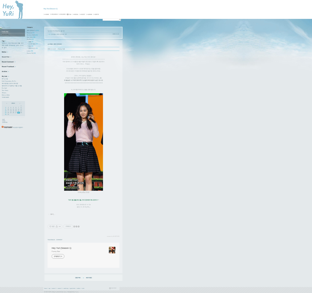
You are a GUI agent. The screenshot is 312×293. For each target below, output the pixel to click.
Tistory (77, 292)
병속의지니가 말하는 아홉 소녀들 (12, 85)
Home (47, 14)
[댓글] (59, 239)
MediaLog (75, 14)
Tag (69, 14)
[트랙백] (52, 239)
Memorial (30, 32)
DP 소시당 (5, 79)
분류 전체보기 (33, 30)
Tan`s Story (5, 90)
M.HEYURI (47, 292)
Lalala (30, 51)
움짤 (6, 45)
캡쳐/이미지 (33, 48)
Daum (65, 292)
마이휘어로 (12, 45)
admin (78, 288)
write (83, 288)
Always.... (4, 92)
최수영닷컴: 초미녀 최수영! (10, 83)
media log (66, 288)
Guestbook (82, 14)
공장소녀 (4, 43)
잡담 (3, 45)
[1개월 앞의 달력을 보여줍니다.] (6, 103)
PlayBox (30, 39)
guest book (72, 288)
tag (49, 288)
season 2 (54, 288)
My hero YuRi (32, 35)
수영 (9, 43)
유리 (22, 43)
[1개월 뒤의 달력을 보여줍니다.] (19, 103)
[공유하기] (56, 226)
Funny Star (56, 251)
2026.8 (13, 103)
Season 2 (54, 14)
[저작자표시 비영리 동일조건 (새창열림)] (76, 226)
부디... (52, 214)
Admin (89, 14)
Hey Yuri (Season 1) (50, 9)
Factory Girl (31, 53)
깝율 (18, 43)
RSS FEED (113, 288)
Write (96, 14)
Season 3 (62, 14)
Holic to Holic (6, 95)
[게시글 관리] (59, 226)
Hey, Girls (31, 37)
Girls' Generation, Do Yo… (9, 81)
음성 (31, 46)
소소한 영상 (33, 44)
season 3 (60, 288)
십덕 (17, 45)
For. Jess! (4, 88)
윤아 (5, 47)
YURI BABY (5, 97)
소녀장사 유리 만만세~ (58, 34)
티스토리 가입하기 (18, 127)
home (45, 288)
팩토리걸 (14, 43)
